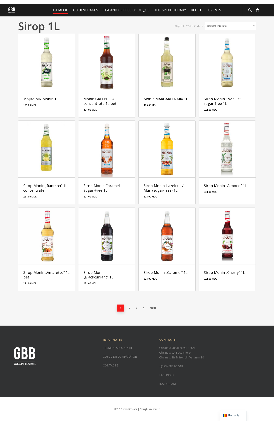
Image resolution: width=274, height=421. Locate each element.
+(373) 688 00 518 (171, 366)
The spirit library (170, 10)
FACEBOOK (166, 375)
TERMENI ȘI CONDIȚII (117, 348)
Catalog (60, 10)
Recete (197, 10)
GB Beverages (85, 10)
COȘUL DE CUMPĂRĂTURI (120, 356)
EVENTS (214, 10)
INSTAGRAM (167, 384)
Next (153, 308)
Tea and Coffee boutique (126, 10)
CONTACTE (110, 365)
